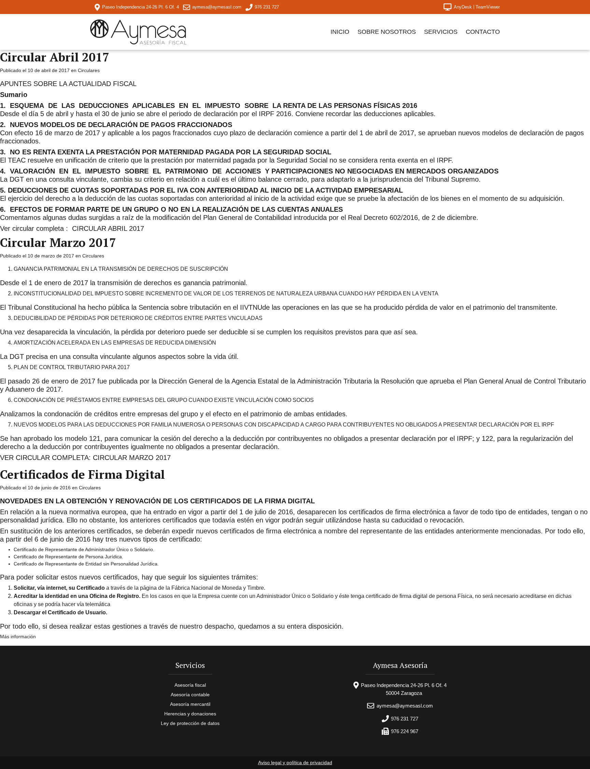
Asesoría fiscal (190, 685)
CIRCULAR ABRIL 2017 (108, 228)
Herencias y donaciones (190, 713)
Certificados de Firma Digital (82, 474)
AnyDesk (463, 7)
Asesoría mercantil (190, 704)
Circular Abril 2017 (54, 57)
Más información (18, 636)
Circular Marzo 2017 (58, 242)
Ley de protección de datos (190, 723)
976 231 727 (404, 719)
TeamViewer (488, 7)
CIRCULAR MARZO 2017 (132, 457)
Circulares (89, 70)
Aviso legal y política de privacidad (295, 762)
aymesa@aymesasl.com (216, 7)
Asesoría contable (190, 694)
